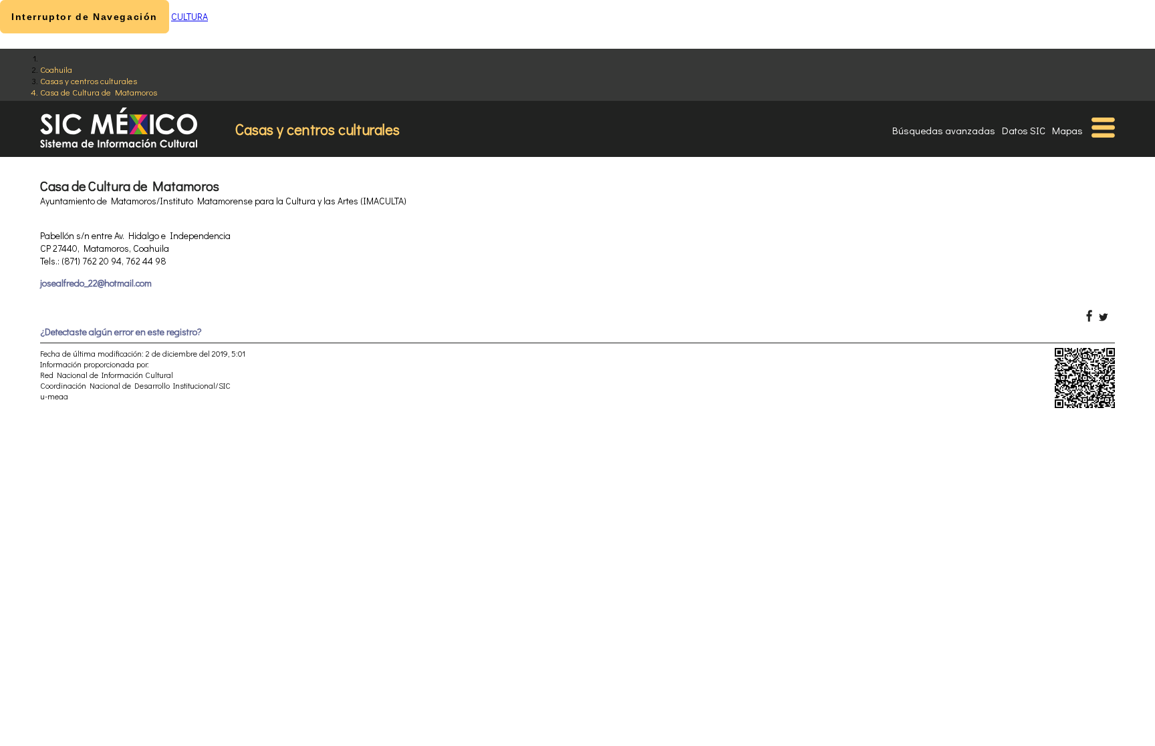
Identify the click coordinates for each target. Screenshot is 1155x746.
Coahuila (56, 69)
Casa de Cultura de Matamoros (98, 92)
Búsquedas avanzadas (943, 130)
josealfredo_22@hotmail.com (96, 282)
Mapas (1067, 130)
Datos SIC (1023, 130)
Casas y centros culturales (88, 80)
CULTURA (189, 16)
